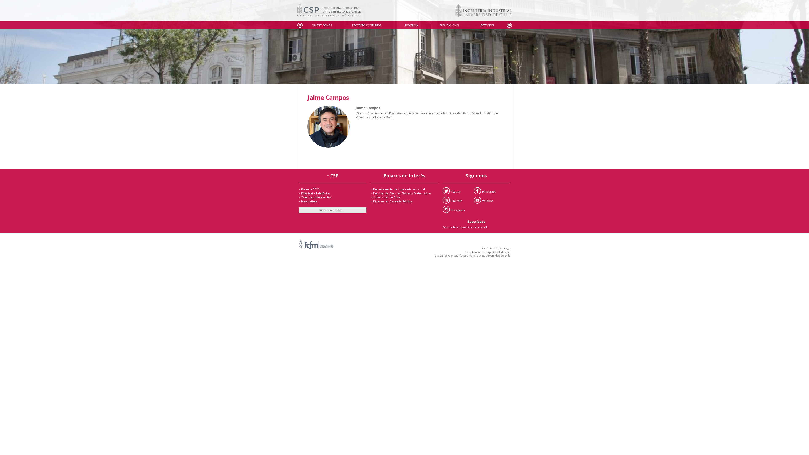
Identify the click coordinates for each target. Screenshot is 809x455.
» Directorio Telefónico (314, 193)
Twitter (456, 191)
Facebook (489, 191)
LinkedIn (456, 201)
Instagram (458, 210)
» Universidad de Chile (385, 197)
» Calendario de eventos (315, 197)
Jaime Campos (328, 98)
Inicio (300, 25)
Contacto (509, 25)
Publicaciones (449, 25)
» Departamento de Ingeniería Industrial (398, 189)
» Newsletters (308, 201)
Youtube (487, 201)
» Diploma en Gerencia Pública (391, 201)
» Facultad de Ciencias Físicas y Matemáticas (401, 193)
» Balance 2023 (309, 189)
